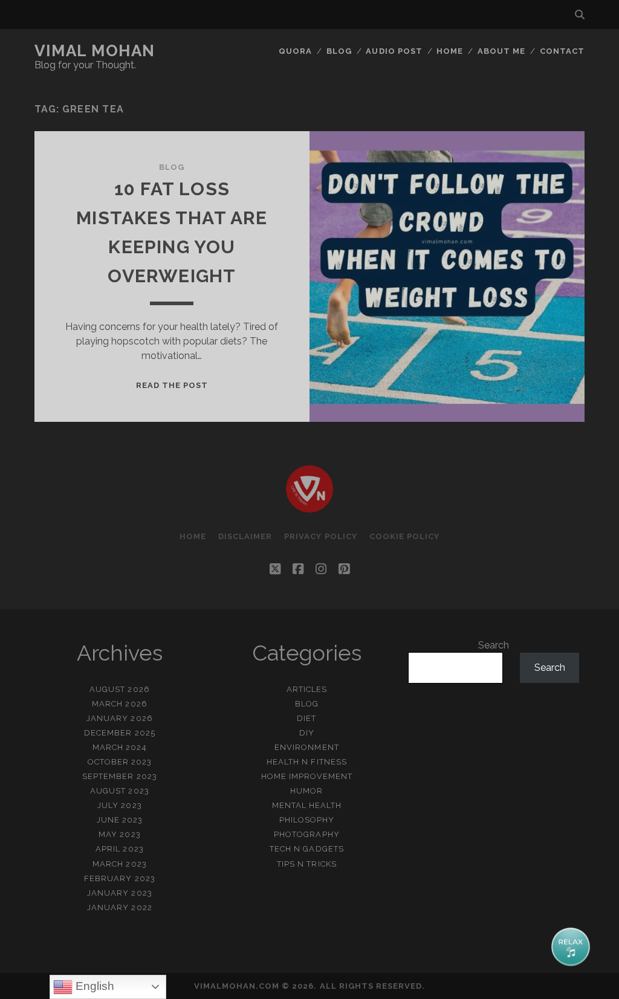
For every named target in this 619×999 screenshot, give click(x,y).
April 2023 (119, 848)
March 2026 (119, 703)
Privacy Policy (320, 536)
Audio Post (394, 51)
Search (493, 645)
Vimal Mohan (94, 51)
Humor (306, 790)
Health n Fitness (307, 761)
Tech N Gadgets (307, 848)
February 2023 (119, 878)
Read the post (172, 385)
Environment (306, 747)
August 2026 (119, 689)
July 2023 (119, 805)
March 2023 (119, 863)
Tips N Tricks (307, 863)
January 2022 (119, 907)
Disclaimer (245, 536)
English (93, 986)
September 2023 (119, 776)
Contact (562, 51)
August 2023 (119, 790)
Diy (306, 732)
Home (449, 51)
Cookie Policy (404, 536)
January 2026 (119, 718)
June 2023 (120, 819)
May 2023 (119, 834)
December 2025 (119, 732)
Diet (306, 718)
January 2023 (119, 892)
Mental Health (307, 805)
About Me (501, 51)
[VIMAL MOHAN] (309, 507)
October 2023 (120, 761)
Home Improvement (307, 776)
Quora (295, 51)
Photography (306, 834)
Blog (339, 51)
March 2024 (119, 747)
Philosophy (306, 819)
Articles (307, 689)
